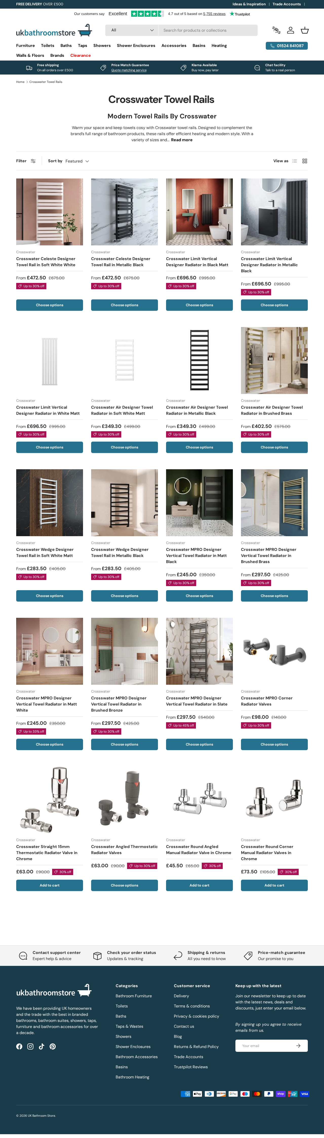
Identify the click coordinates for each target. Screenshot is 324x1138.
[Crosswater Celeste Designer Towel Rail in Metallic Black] (124, 211)
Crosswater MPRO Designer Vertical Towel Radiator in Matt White (46, 704)
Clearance (80, 55)
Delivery (181, 996)
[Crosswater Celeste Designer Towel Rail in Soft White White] (49, 211)
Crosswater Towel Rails (45, 81)
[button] (304, 30)
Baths (66, 45)
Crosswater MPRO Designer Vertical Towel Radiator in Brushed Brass (268, 555)
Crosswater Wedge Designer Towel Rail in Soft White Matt (45, 552)
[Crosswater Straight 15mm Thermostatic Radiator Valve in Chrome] (49, 799)
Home (20, 81)
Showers (102, 45)
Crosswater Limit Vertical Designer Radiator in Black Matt (197, 261)
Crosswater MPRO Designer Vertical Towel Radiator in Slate (197, 701)
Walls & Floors (30, 55)
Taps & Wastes (129, 1026)
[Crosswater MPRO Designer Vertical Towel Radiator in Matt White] (49, 651)
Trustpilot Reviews (191, 1067)
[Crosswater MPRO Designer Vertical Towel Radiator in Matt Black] (199, 502)
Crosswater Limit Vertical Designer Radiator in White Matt (48, 410)
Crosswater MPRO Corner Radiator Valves (267, 701)
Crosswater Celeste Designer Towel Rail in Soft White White (45, 261)
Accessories (174, 45)
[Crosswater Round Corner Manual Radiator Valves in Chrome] (274, 799)
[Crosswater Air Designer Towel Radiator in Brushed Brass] (274, 360)
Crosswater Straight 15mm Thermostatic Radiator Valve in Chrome (46, 852)
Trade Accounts (287, 4)
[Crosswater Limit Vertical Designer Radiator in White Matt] (49, 360)
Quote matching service (129, 70)
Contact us (184, 1026)
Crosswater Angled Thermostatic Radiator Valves (124, 849)
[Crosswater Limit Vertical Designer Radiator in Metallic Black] (274, 211)
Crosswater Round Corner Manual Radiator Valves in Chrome (267, 852)
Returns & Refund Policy (196, 1046)
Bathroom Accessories (137, 1056)
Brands (57, 55)
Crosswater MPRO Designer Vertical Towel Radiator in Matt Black (196, 555)
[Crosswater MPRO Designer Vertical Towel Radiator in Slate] (199, 651)
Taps (82, 45)
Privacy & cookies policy (196, 1016)
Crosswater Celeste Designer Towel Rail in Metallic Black (120, 261)
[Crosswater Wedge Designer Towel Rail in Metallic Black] (124, 502)
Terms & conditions (192, 1006)
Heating (219, 45)
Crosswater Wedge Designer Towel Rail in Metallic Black (120, 552)
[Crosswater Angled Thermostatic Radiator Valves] (124, 799)
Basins (199, 45)
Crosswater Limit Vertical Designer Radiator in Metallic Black (269, 265)
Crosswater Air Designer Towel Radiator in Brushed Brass (272, 410)
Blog (178, 1036)
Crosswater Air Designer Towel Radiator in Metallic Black (197, 410)
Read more (182, 139)
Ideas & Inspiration (249, 4)
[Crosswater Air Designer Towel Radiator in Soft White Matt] (124, 360)
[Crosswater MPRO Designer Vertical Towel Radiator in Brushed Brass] (274, 502)
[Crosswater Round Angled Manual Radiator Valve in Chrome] (199, 799)
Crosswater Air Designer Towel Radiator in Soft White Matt (122, 410)
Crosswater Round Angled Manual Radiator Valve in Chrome (198, 849)
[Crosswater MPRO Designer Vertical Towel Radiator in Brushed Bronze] (124, 651)
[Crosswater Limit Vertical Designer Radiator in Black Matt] (199, 211)
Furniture (25, 45)
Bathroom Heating (132, 1077)
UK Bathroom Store (41, 1116)
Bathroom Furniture (134, 996)
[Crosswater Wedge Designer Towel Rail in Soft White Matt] (49, 502)
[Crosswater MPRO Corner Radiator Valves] (274, 651)
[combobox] (181, 30)
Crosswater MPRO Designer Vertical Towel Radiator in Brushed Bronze (119, 704)
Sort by (55, 161)
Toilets (47, 45)
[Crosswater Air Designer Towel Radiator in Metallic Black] (199, 360)
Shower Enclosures (136, 45)
